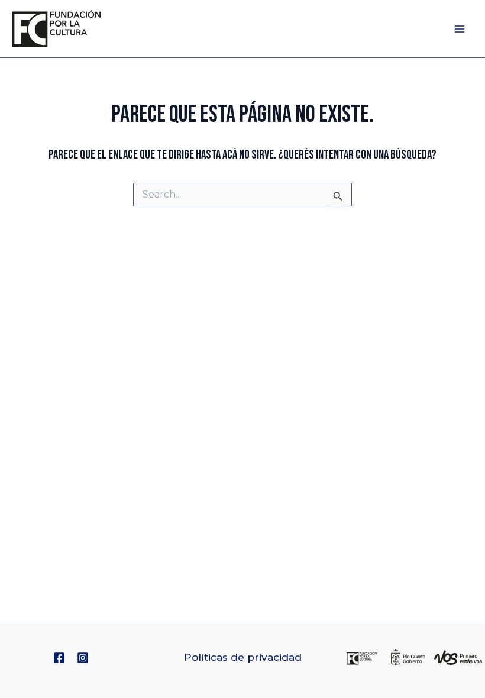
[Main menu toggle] (460, 29)
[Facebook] (59, 658)
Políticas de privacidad (243, 657)
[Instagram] (83, 658)
